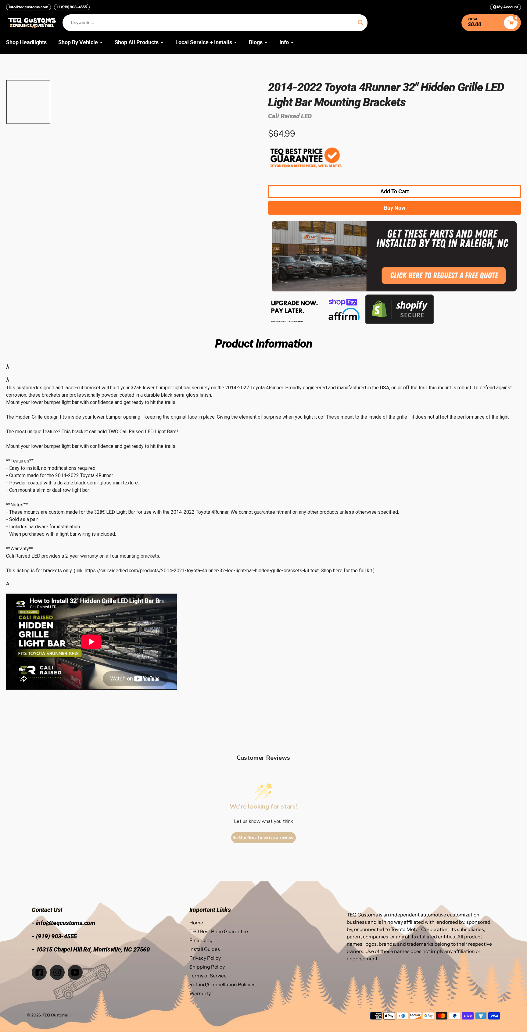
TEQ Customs (55, 1014)
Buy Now (394, 208)
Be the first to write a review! (263, 838)
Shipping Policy (207, 967)
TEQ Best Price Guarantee (218, 931)
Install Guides (204, 949)
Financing (201, 940)
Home (196, 923)
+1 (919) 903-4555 (72, 7)
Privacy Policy (205, 958)
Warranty (200, 993)
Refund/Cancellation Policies (222, 984)
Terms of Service (208, 976)
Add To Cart (394, 191)
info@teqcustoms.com (28, 7)
